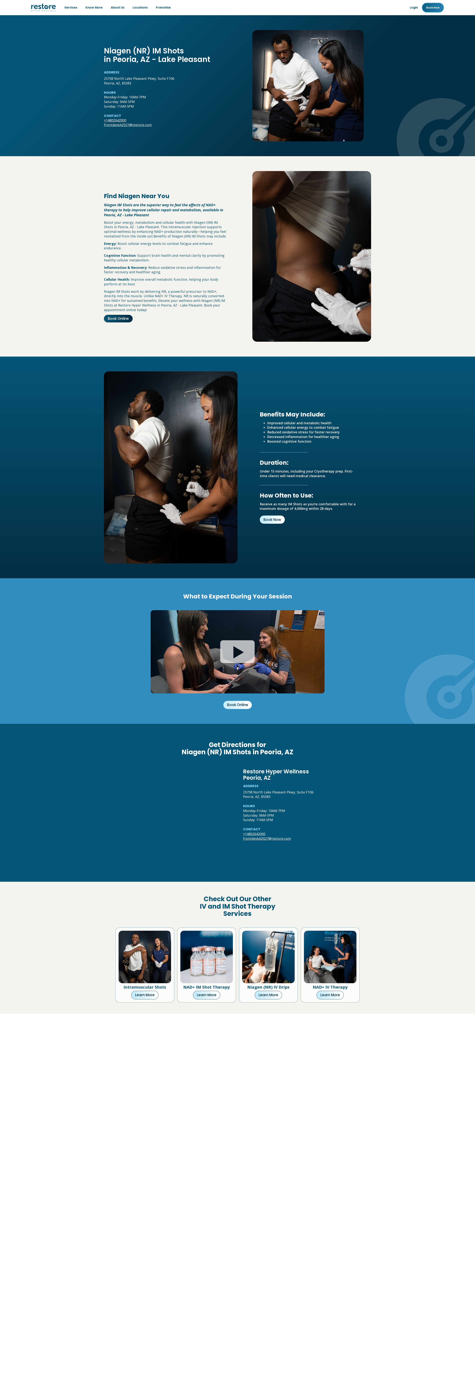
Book (433, 7)
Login (414, 7)
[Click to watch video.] (238, 651)
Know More (94, 7)
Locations (140, 7)
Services (70, 7)
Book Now (272, 519)
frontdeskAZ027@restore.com (128, 125)
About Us (118, 7)
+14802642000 (115, 120)
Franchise (163, 7)
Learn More (145, 994)
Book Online (118, 318)
